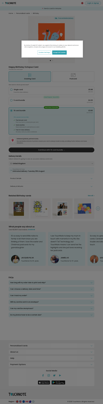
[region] (52, 49)
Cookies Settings (44, 52)
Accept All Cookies (59, 52)
